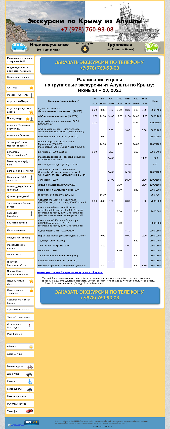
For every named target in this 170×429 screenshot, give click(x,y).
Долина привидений (18, 196)
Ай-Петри (12, 87)
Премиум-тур (14, 118)
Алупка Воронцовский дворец (19, 110)
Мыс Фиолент (14, 334)
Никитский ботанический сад (17, 263)
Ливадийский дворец (18, 237)
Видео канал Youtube (18, 77)
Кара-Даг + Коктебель (13, 214)
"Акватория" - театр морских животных (17, 144)
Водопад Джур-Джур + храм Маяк (19, 188)
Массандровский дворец (16, 246)
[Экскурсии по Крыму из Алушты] (85, 27)
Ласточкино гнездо (17, 230)
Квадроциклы (14, 388)
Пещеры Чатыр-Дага (16, 282)
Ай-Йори (11, 346)
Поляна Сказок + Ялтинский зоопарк (17, 273)
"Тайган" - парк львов (18, 317)
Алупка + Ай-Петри (17, 101)
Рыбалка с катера (16, 403)
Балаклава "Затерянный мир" (17, 153)
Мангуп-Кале (14, 254)
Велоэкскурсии (15, 366)
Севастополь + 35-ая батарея (18, 301)
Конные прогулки (16, 396)
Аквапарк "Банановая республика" (19, 127)
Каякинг (11, 381)
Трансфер (12, 411)
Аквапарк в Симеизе (18, 135)
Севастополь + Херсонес (15, 292)
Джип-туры (13, 373)
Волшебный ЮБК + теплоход (17, 179)
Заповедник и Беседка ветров (19, 205)
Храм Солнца (14, 354)
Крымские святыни (17, 222)
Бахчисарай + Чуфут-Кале (18, 163)
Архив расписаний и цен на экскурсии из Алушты (70, 272)
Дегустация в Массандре (14, 326)
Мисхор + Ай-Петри (17, 94)
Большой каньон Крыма (20, 170)
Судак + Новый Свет (18, 309)
